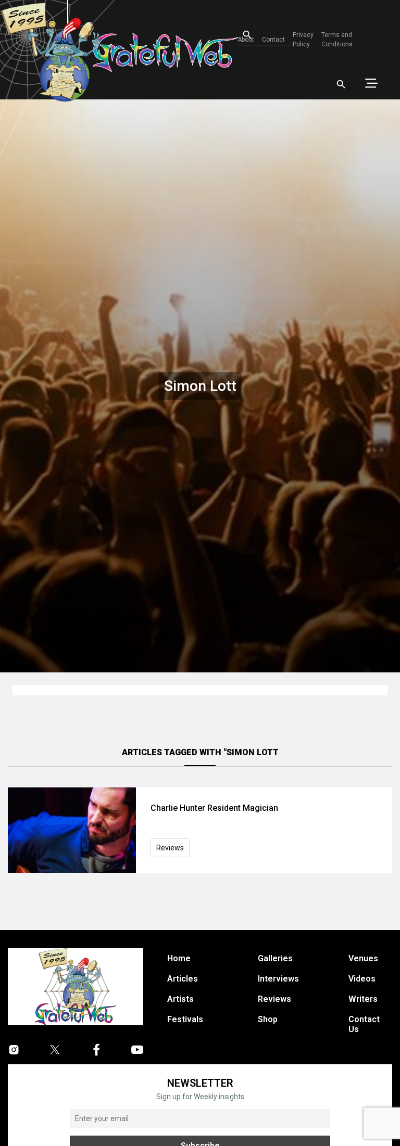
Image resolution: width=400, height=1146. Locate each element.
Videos (362, 979)
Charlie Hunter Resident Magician (214, 808)
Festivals (185, 1019)
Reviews (170, 847)
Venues (363, 958)
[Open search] (341, 84)
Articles (182, 979)
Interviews (278, 979)
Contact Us (364, 1024)
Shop (268, 1019)
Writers (363, 999)
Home (179, 958)
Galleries (275, 958)
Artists (180, 999)
